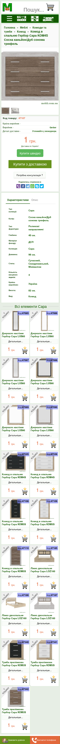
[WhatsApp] (32, 186)
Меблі (24, 27)
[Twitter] (42, 186)
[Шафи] (35, 19)
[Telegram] (28, 186)
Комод (21, 31)
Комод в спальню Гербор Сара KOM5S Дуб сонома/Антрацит (15, 524)
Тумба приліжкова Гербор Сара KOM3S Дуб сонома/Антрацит (15, 665)
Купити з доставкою (30, 164)
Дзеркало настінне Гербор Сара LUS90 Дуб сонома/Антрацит (43, 383)
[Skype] (37, 186)
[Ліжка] (48, 19)
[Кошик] (51, 7)
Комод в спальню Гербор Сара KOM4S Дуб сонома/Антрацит (15, 477)
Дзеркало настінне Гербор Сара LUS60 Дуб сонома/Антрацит (15, 336)
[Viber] (18, 186)
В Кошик (25, 350)
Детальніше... (15, 341)
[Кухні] (21, 19)
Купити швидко (30, 153)
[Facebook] (23, 186)
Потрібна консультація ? (29, 175)
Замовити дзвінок (16, 739)
